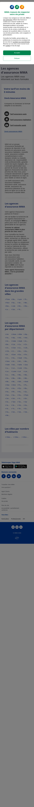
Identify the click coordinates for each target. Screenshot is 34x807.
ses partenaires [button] (7, 20)
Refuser (17, 58)
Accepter (17, 53)
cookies (8, 46)
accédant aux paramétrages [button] (21, 42)
